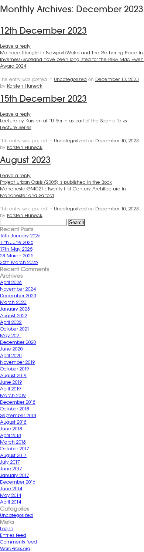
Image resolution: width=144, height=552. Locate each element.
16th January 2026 (20, 236)
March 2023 (13, 302)
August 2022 (13, 315)
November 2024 (18, 289)
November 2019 (17, 362)
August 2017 (13, 455)
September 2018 (18, 415)
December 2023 (18, 295)
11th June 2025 (16, 242)
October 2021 (15, 329)
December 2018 (17, 402)
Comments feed (18, 542)
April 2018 (10, 435)
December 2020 (18, 342)
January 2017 (14, 475)
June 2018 (11, 429)
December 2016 (17, 482)
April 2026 (11, 282)
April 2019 (10, 389)
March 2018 (13, 442)
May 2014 (10, 495)
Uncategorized (70, 79)
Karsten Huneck (24, 86)
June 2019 (11, 382)
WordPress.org (15, 548)
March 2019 (13, 395)
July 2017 (10, 462)
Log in (6, 528)
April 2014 (10, 502)
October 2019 (14, 369)
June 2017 (11, 468)
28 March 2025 (16, 256)
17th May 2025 (16, 249)
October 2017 (14, 449)
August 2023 (25, 160)
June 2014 (11, 488)
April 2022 (11, 322)
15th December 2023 (43, 98)
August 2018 (13, 422)
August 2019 (13, 375)
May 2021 (10, 335)
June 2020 (11, 349)
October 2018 (14, 409)
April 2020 (11, 355)
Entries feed (13, 535)
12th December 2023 (43, 30)
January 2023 (15, 309)
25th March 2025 (19, 262)
